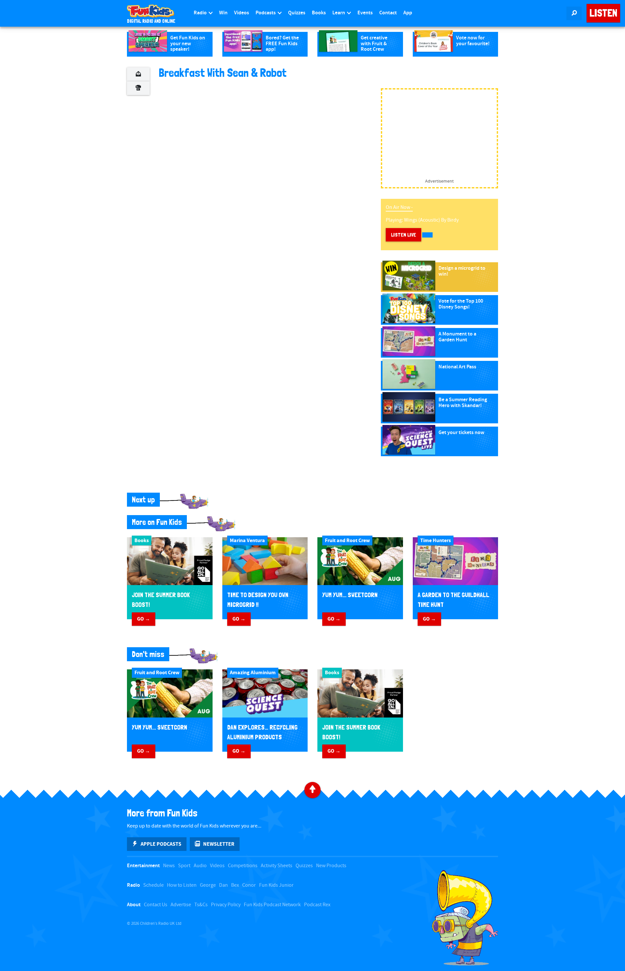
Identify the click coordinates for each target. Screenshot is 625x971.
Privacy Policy (226, 904)
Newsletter (218, 844)
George (208, 885)
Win (223, 12)
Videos (241, 12)
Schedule (153, 885)
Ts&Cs (201, 904)
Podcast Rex (317, 904)
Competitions (242, 865)
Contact (388, 12)
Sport (184, 865)
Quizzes (296, 12)
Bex (235, 885)
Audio (200, 865)
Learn (339, 12)
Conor (249, 885)
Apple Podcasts (161, 844)
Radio (201, 12)
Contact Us (155, 904)
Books (319, 12)
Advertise (181, 904)
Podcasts (266, 12)
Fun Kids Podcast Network (272, 904)
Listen (603, 13)
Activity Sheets (276, 865)
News (169, 865)
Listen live (403, 235)
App (407, 12)
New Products (331, 865)
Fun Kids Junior (276, 885)
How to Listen (182, 885)
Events (365, 12)
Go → (143, 618)
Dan (223, 885)
